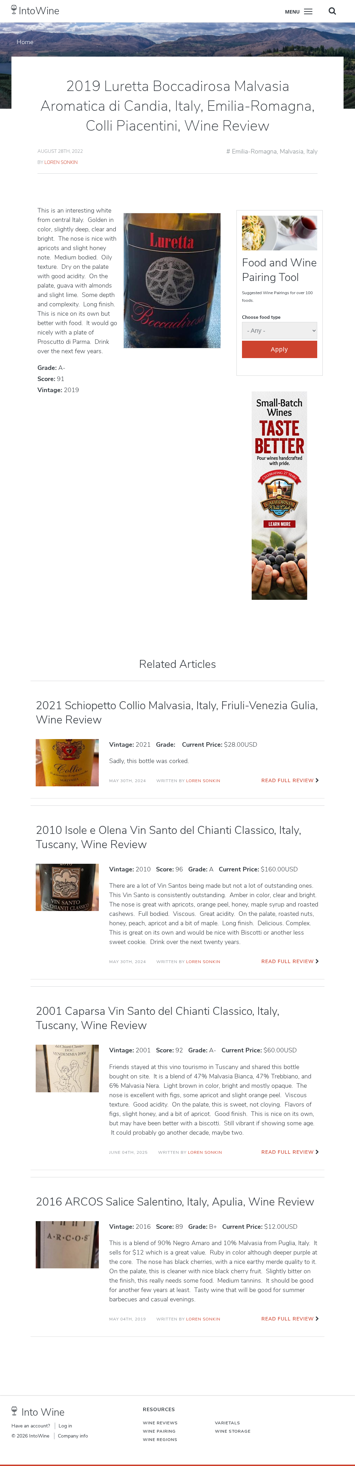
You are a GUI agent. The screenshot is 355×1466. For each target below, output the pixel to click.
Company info (73, 1436)
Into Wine (42, 1412)
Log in (65, 1426)
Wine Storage (233, 1431)
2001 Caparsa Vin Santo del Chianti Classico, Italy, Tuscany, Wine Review (157, 1018)
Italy (312, 151)
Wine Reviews (160, 1423)
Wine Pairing (159, 1431)
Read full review (287, 780)
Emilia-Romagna (254, 151)
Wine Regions (160, 1439)
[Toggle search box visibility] (332, 11)
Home (25, 42)
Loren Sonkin (61, 162)
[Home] (14, 9)
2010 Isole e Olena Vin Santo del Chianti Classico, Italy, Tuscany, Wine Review (168, 837)
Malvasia (291, 151)
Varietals (227, 1423)
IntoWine (39, 11)
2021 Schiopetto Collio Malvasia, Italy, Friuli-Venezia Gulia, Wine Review (177, 712)
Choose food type (261, 317)
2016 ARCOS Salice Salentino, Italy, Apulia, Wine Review (175, 1201)
